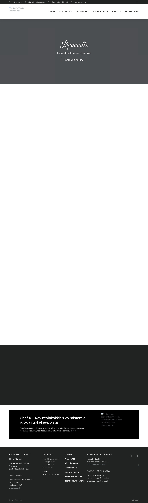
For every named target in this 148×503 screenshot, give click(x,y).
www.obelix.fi (14, 488)
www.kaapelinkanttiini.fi (96, 464)
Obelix (115, 11)
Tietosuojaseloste (75, 481)
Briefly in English (73, 477)
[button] (2, 51)
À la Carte (64, 11)
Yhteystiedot (132, 11)
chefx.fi (73, 431)
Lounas (51, 11)
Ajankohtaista (100, 11)
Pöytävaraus (71, 463)
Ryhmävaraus (71, 468)
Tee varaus (81, 11)
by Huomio (135, 500)
